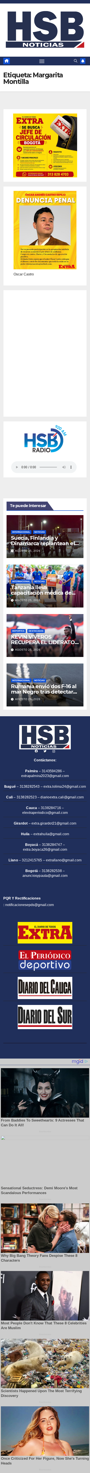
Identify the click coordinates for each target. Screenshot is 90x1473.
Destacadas (36, 631)
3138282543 (30, 786)
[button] (75, 61)
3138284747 (52, 845)
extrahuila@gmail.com (51, 834)
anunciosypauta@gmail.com (45, 875)
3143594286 (52, 771)
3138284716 (51, 808)
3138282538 (52, 871)
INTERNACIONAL (21, 532)
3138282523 (27, 797)
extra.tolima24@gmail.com (64, 786)
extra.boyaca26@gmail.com (45, 849)
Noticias (39, 532)
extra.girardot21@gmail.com (53, 823)
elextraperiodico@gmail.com (45, 813)
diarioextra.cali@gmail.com (62, 797)
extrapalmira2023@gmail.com (45, 776)
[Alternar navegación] (42, 61)
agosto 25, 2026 (27, 550)
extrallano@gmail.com (63, 860)
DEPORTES (18, 631)
